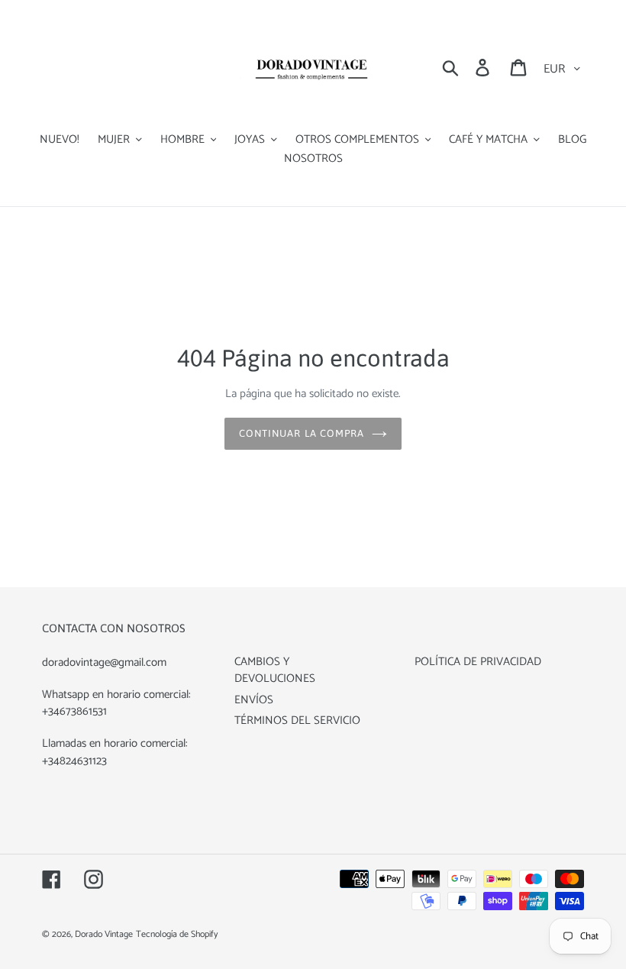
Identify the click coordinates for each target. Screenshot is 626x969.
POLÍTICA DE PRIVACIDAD (478, 661)
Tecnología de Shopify (177, 934)
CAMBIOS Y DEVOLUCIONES (274, 670)
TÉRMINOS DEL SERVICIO (297, 720)
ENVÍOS (253, 699)
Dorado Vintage (104, 934)
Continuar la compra (301, 433)
